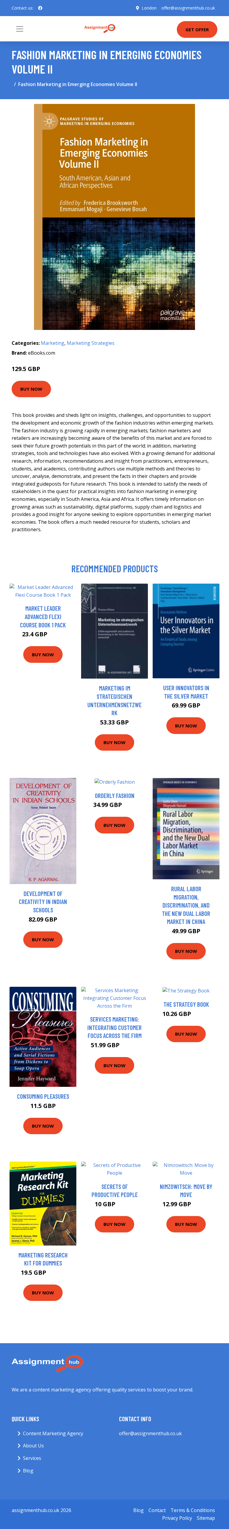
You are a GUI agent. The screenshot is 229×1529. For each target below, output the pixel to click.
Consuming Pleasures (43, 1096)
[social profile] (40, 8)
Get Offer (197, 29)
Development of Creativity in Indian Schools (43, 902)
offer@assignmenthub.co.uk (188, 8)
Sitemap (206, 1518)
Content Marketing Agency (53, 1433)
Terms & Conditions (193, 1510)
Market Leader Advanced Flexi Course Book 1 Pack (43, 616)
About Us (33, 1445)
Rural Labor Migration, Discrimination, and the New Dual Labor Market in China (186, 905)
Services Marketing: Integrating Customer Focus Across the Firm (114, 1027)
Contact (157, 1510)
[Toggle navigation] (20, 29)
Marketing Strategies (90, 343)
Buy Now (31, 389)
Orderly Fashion (114, 795)
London (149, 8)
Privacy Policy (177, 1518)
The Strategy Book (186, 1004)
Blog (28, 1470)
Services (32, 1458)
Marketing (52, 343)
